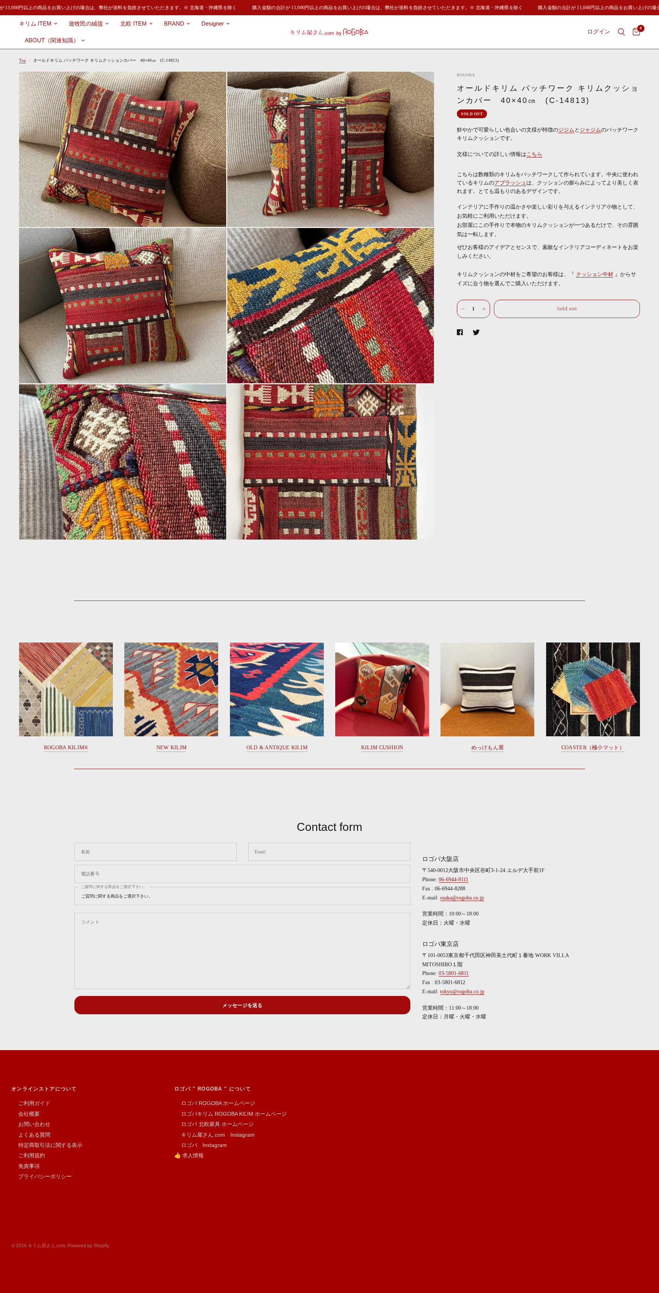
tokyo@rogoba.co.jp (462, 991)
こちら (534, 154)
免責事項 (25, 1166)
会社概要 (25, 1114)
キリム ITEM (35, 23)
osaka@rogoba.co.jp (462, 898)
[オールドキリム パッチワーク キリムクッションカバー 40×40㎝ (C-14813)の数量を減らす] (463, 309)
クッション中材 (594, 274)
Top (22, 60)
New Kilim (171, 747)
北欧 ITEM (133, 23)
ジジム (566, 130)
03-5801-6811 (454, 973)
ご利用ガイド (30, 1103)
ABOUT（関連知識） (52, 40)
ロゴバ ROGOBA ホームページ (214, 1103)
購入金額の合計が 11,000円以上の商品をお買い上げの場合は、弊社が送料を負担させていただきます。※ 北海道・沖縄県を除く (374, 7)
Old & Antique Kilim (276, 747)
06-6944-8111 (453, 879)
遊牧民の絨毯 (86, 23)
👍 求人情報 (189, 1155)
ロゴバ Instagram (200, 1145)
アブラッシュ (510, 183)
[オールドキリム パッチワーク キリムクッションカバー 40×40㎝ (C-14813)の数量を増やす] (484, 309)
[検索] (621, 32)
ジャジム (590, 130)
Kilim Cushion (382, 747)
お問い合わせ (30, 1124)
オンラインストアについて (44, 1088)
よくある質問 (30, 1135)
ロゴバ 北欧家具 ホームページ (214, 1124)
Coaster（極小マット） (593, 747)
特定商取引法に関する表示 (46, 1145)
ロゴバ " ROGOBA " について (212, 1088)
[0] (634, 32)
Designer (212, 23)
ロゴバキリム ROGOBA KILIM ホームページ (230, 1114)
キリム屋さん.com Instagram (214, 1135)
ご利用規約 (28, 1155)
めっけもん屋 (487, 747)
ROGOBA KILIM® (66, 747)
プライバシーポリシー (41, 1176)
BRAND (174, 23)
